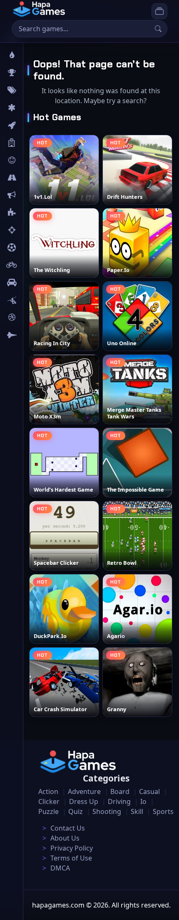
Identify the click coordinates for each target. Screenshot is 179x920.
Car (32, 282)
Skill (137, 811)
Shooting (106, 811)
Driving (119, 801)
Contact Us (67, 828)
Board (36, 142)
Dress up (83, 801)
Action (48, 791)
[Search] (158, 28)
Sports (163, 811)
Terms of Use (71, 858)
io (30, 195)
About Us (65, 838)
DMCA (60, 868)
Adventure (84, 791)
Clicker (49, 801)
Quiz (75, 811)
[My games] (159, 11)
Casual (149, 791)
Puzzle (48, 811)
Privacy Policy (71, 848)
